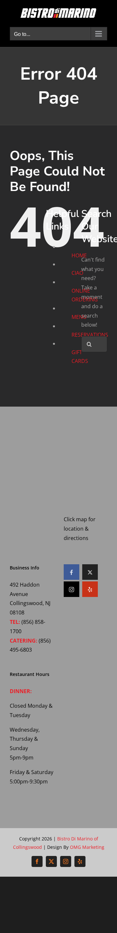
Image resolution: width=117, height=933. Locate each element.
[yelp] (90, 589)
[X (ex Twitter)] (90, 572)
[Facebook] (71, 572)
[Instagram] (71, 589)
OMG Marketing (87, 847)
